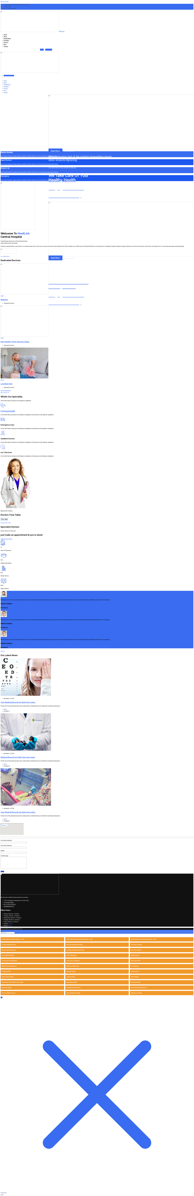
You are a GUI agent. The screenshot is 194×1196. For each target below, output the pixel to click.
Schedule (6, 40)
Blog (5, 44)
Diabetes (4, 300)
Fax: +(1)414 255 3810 (10, 904)
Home (5, 34)
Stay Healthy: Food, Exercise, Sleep (15, 342)
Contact (6, 46)
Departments (7, 38)
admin (5, 709)
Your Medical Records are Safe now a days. (18, 702)
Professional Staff (8, 411)
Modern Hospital (7, 152)
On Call (42, 49)
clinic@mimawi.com (9, 906)
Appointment (48, 49)
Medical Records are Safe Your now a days (18, 757)
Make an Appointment (6, 539)
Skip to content (5, 1)
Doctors (6, 42)
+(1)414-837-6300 (16, 6)
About (5, 36)
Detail (2, 296)
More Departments (6, 390)
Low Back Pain (6, 384)
